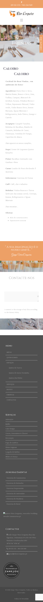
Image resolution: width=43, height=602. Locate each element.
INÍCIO (9, 352)
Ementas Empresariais (15, 488)
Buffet (8, 424)
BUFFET (10, 389)
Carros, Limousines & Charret (17, 433)
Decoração (10, 438)
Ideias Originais (11, 447)
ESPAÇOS (10, 362)
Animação (9, 419)
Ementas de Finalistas (15, 499)
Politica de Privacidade (21, 599)
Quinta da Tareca (15, 368)
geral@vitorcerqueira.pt (18, 554)
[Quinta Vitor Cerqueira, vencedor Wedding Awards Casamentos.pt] (21, 516)
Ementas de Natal (13, 504)
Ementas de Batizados (15, 483)
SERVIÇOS (10, 384)
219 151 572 (15, 5)
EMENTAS (10, 394)
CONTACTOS (11, 400)
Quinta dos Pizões (15, 378)
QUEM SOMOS (12, 357)
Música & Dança (12, 456)
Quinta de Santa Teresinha (19, 373)
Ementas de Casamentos (16, 478)
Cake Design (10, 428)
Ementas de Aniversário (16, 493)
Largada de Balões (13, 452)
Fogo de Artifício (12, 442)
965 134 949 (27, 5)
